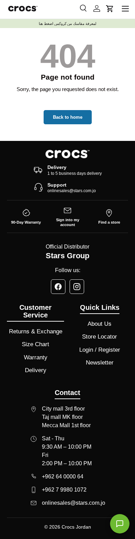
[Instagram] (77, 286)
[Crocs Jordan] (67, 154)
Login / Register (99, 350)
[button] (109, 8)
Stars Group (67, 255)
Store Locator (99, 336)
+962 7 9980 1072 (64, 490)
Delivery (35, 370)
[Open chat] (119, 523)
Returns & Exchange (35, 331)
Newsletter (100, 362)
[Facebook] (58, 286)
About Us (99, 324)
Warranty (35, 357)
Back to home (67, 117)
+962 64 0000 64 (62, 476)
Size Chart (35, 344)
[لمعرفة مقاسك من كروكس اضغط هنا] (67, 23)
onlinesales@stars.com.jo (71, 190)
